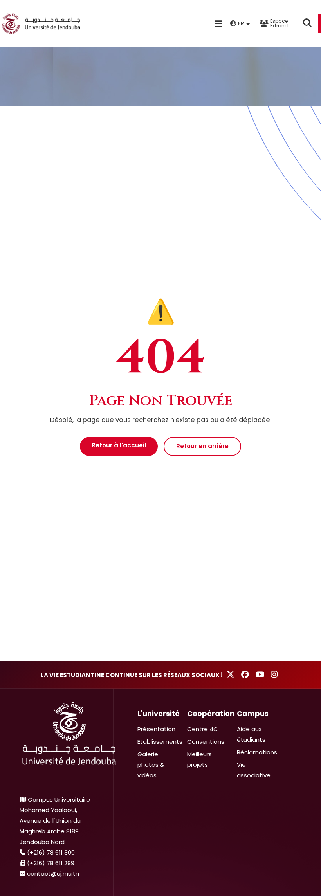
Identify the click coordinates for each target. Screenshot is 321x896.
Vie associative (254, 770)
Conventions (205, 741)
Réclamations (257, 752)
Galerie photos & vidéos (150, 764)
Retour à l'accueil (119, 445)
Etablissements (159, 741)
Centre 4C (202, 729)
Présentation (156, 729)
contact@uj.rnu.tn (53, 873)
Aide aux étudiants (251, 734)
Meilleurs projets (199, 759)
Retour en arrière (202, 446)
